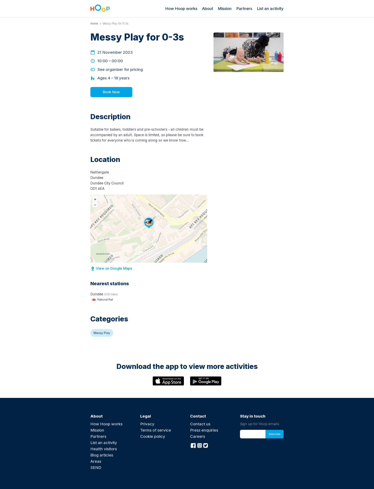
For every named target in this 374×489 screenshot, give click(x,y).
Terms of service (155, 430)
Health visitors (103, 449)
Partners (244, 8)
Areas (95, 461)
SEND (95, 467)
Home (94, 23)
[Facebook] (193, 445)
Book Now (111, 92)
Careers (197, 436)
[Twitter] (206, 445)
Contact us (200, 424)
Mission (225, 8)
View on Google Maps (114, 268)
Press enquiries (204, 430)
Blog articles (101, 455)
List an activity (270, 8)
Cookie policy (152, 436)
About (207, 8)
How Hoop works (181, 8)
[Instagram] (199, 445)
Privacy (147, 424)
